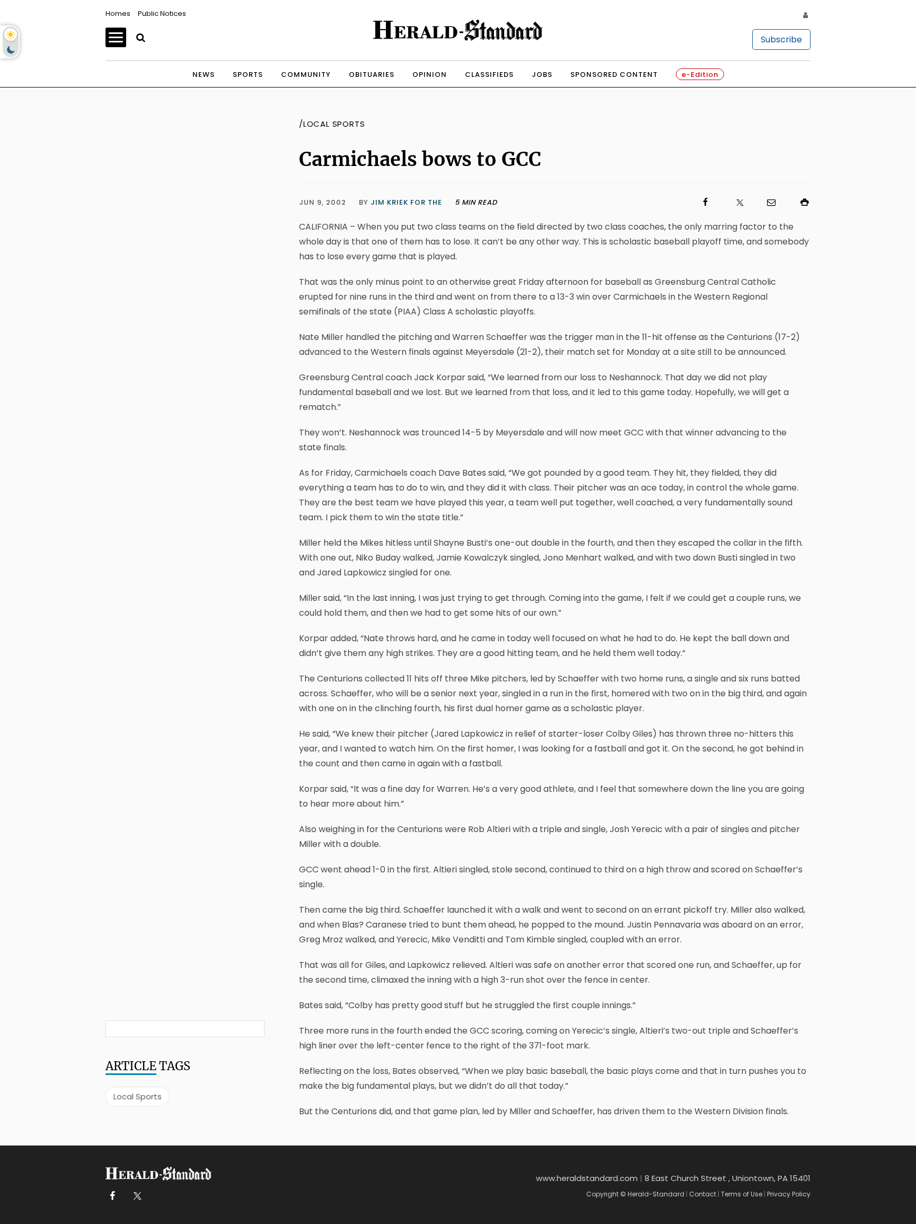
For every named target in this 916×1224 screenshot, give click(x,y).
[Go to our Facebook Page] (112, 1196)
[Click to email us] (766, 202)
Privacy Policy (789, 1194)
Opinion (429, 74)
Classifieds (489, 74)
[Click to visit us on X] (733, 202)
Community (306, 74)
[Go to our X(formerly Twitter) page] (135, 1196)
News (203, 74)
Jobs (542, 74)
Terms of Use (741, 1194)
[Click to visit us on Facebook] (604, 202)
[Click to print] (799, 202)
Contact (702, 1194)
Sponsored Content (614, 74)
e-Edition (700, 74)
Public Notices (162, 13)
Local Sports (137, 1096)
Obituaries (371, 74)
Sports (248, 74)
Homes (117, 13)
